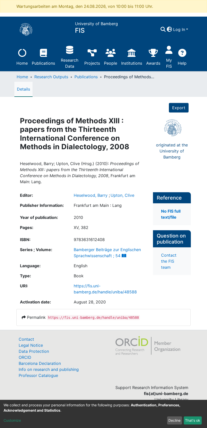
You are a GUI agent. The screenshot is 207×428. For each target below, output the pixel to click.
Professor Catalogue (38, 375)
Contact (26, 339)
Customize (12, 420)
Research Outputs (51, 76)
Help (182, 63)
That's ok (192, 420)
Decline (174, 420)
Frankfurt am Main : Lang (98, 205)
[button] (169, 29)
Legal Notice (31, 345)
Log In (179, 29)
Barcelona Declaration (40, 363)
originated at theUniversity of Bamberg (172, 151)
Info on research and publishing (49, 369)
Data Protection (34, 351)
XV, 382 (81, 227)
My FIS (169, 63)
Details (23, 89)
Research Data (69, 63)
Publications (43, 63)
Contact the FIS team (168, 261)
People (110, 63)
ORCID (25, 357)
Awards (153, 63)
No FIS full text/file (170, 214)
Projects (92, 63)
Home (22, 63)
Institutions (131, 63)
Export (178, 107)
